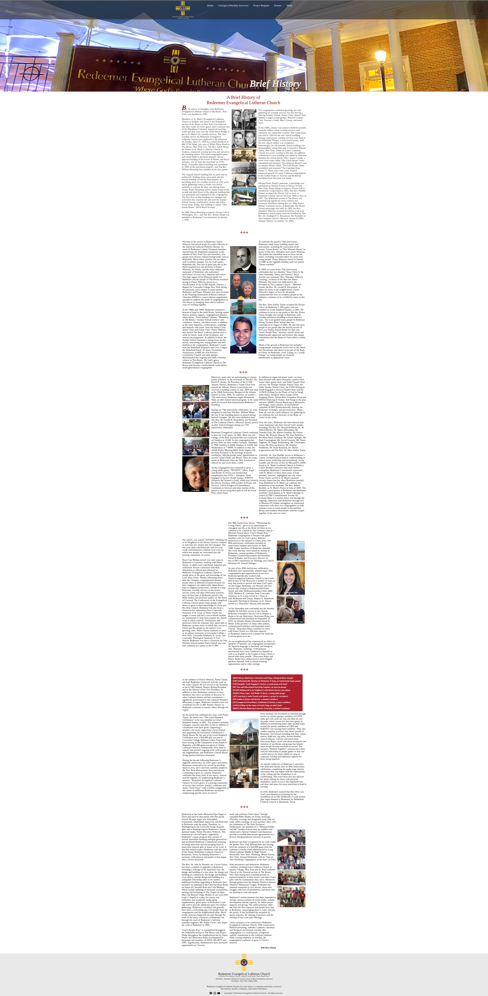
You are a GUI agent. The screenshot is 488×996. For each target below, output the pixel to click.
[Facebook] (210, 993)
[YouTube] (218, 993)
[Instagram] (214, 993)
